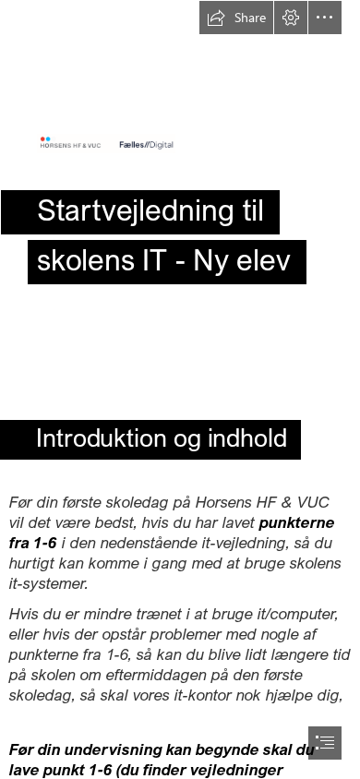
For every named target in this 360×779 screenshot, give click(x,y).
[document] (180, 389)
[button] (236, 17)
